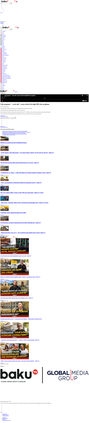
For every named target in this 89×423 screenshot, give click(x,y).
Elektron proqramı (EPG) (6, 420)
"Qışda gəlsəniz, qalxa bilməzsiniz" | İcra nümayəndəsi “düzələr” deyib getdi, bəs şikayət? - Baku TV (27, 152)
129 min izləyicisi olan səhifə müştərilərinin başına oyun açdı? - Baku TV (19, 162)
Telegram (1, 23)
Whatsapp (2, 22)
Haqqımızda (4, 417)
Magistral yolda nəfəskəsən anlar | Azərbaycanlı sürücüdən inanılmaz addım (14, 131)
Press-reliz (4, 419)
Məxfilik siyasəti (5, 418)
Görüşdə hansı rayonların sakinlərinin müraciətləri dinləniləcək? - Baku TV (20, 222)
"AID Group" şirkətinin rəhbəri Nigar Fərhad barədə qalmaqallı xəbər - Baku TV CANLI (24, 202)
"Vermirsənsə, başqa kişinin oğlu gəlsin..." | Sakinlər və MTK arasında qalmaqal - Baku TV (19, 340)
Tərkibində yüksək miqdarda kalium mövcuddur (13, 212)
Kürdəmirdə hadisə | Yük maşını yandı (8, 134)
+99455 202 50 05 (5, 414)
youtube (4, 93)
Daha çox (2, 366)
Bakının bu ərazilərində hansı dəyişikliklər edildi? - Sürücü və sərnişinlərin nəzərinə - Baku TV (20, 276)
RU (3, 25)
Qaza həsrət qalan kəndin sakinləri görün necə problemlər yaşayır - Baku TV (16, 297)
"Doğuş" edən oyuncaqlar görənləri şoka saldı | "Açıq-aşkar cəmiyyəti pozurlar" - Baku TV (19, 361)
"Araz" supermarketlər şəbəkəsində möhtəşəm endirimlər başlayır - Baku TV (21, 182)
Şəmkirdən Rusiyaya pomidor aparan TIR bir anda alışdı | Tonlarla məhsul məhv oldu (16, 132)
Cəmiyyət (16, 91)
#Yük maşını (2, 115)
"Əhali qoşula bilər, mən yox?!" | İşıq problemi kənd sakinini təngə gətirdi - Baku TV (22, 232)
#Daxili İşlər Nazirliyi (3, 116)
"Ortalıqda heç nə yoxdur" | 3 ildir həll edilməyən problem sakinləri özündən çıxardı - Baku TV (25, 172)
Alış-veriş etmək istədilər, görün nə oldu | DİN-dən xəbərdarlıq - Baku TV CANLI (21, 192)
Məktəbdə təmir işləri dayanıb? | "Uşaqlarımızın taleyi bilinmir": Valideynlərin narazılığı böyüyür (21, 318)
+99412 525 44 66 (5, 415)
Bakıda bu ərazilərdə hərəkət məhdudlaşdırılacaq (13, 142)
